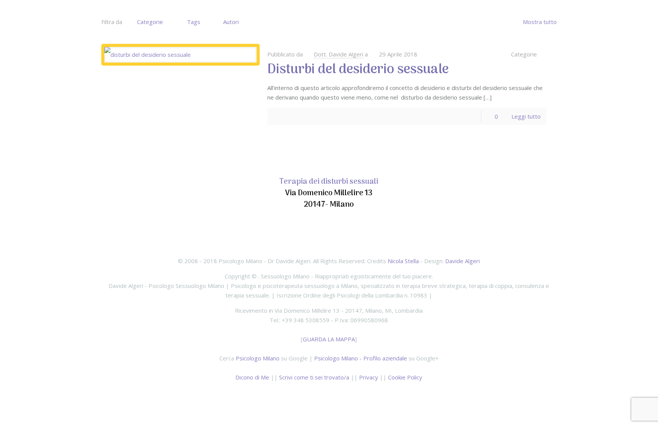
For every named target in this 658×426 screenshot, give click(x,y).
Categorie (150, 22)
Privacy (368, 377)
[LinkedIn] (339, 392)
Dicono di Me (252, 377)
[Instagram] (360, 392)
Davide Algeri (462, 261)
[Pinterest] (349, 392)
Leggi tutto (526, 116)
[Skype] (298, 392)
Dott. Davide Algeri (338, 54)
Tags (193, 22)
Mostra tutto (540, 22)
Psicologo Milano (257, 358)
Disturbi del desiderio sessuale (358, 70)
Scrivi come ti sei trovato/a (314, 377)
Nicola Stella (403, 261)
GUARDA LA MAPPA (329, 339)
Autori (231, 22)
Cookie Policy (405, 377)
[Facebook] (319, 392)
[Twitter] (329, 392)
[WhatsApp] (308, 392)
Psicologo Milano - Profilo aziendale (360, 358)
